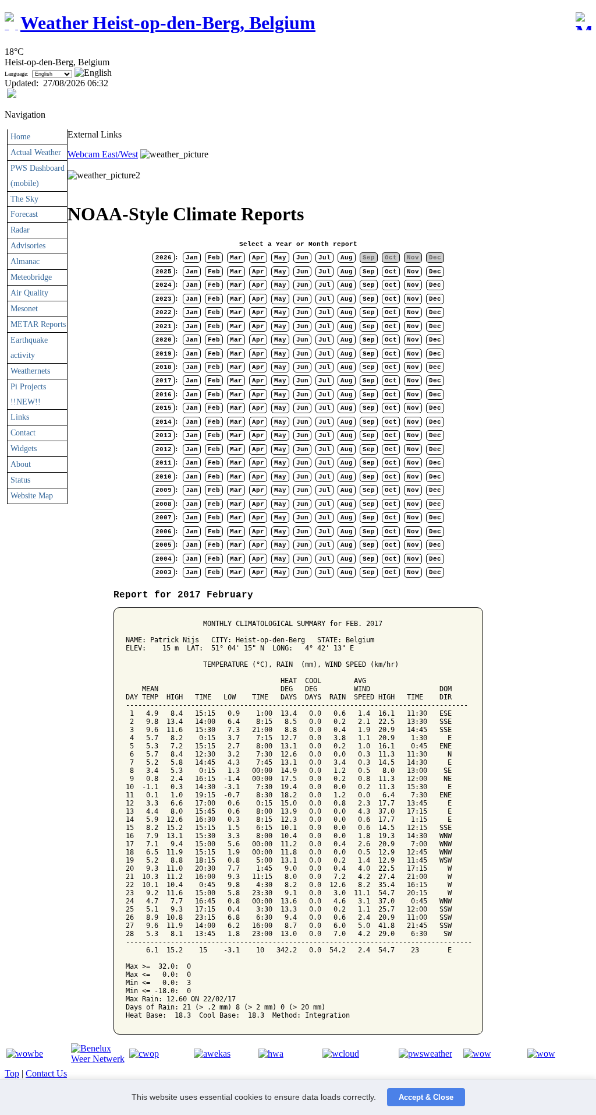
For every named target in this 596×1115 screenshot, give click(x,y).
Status (20, 479)
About (20, 464)
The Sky (24, 198)
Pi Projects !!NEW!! (28, 394)
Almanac (25, 261)
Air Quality (29, 292)
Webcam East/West (103, 154)
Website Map (31, 495)
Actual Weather (35, 152)
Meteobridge (31, 277)
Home (20, 136)
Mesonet (24, 308)
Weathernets (30, 370)
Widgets (23, 448)
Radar (20, 229)
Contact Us (46, 1073)
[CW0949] (144, 1053)
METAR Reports (38, 324)
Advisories (27, 245)
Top (12, 1073)
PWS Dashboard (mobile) (37, 175)
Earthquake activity (29, 347)
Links (19, 416)
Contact (23, 432)
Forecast (24, 214)
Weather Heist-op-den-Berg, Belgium (167, 22)
